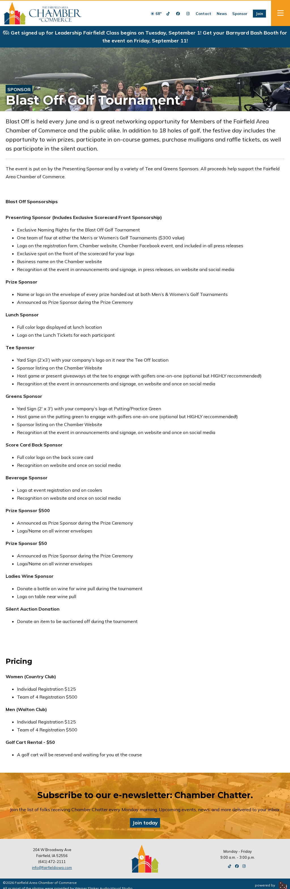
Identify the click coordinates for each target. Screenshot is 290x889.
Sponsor (240, 13)
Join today (145, 822)
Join (259, 13)
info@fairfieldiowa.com (52, 867)
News (222, 13)
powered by (265, 885)
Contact (203, 13)
